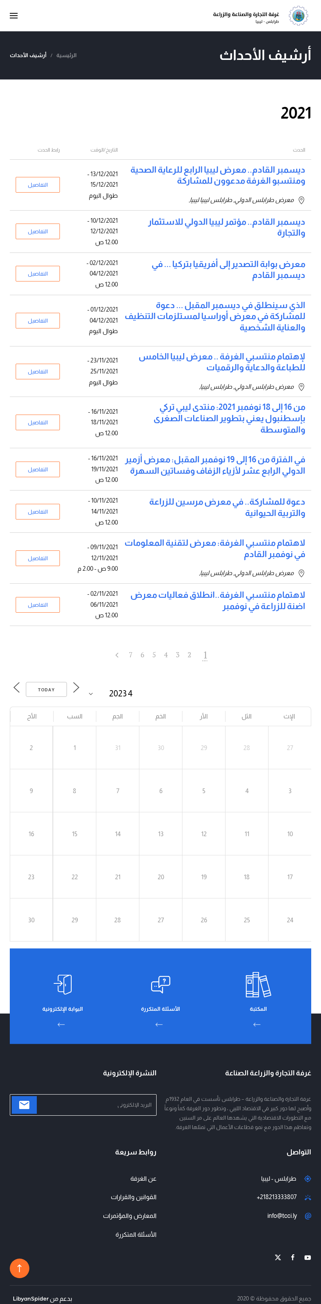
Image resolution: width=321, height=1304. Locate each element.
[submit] (24, 1105)
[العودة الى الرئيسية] (262, 15)
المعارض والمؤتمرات (130, 1215)
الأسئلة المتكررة (136, 1234)
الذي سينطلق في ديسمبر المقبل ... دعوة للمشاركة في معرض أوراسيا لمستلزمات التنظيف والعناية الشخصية (214, 316)
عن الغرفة (143, 1178)
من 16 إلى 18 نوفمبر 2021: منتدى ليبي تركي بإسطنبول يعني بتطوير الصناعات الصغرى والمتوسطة (229, 418)
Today (46, 689)
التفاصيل (38, 185)
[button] (14, 15)
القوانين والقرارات (134, 1197)
